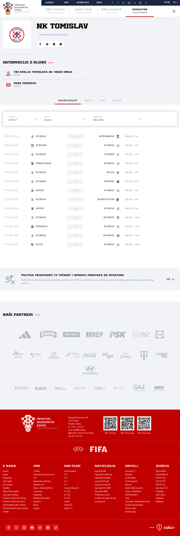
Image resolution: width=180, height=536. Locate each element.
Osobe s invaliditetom (133, 492)
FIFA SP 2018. (161, 481)
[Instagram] (123, 3)
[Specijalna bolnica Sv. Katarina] (119, 387)
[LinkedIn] (140, 3)
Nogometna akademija (41, 481)
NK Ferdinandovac (106, 136)
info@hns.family (79, 430)
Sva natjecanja (100, 502)
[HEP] (94, 334)
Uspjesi (5, 475)
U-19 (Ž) (67, 492)
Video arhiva (160, 495)
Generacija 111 (130, 471)
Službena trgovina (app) (134, 505)
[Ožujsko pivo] (48, 334)
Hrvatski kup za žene (102, 495)
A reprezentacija (70, 471)
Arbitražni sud (38, 485)
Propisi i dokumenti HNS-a (43, 488)
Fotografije (160, 492)
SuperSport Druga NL (102, 485)
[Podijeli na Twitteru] (47, 44)
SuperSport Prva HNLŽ (103, 488)
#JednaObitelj (130, 478)
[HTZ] (18, 355)
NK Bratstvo (109, 181)
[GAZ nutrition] (139, 387)
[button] (22, 120)
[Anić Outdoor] (60, 387)
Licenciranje (37, 492)
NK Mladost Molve (43, 163)
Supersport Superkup (103, 478)
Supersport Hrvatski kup (103, 475)
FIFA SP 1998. (161, 478)
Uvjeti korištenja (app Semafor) (14, 505)
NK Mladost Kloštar (106, 200)
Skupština (6, 488)
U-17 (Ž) (67, 495)
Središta (36, 471)
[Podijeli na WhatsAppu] (53, 44)
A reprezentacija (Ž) (71, 488)
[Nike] (25, 334)
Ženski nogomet (131, 481)
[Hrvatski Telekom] (144, 355)
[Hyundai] (90, 370)
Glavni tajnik (7, 481)
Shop (66, 3)
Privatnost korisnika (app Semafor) (15, 508)
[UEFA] (78, 449)
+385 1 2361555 (77, 427)
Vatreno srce (83, 3)
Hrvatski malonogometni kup (105, 498)
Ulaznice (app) (130, 508)
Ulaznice (50, 3)
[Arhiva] (174, 11)
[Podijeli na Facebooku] (40, 44)
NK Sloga (110, 172)
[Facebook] (112, 3)
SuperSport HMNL (101, 492)
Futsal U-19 (68, 508)
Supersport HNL (100, 471)
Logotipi (36, 508)
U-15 (66, 485)
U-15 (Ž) (67, 498)
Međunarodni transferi (41, 498)
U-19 (66, 478)
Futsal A (67, 502)
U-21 (66, 475)
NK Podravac (109, 218)
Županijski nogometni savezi (44, 475)
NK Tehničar (109, 154)
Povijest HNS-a (161, 471)
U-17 (66, 481)
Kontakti (6, 512)
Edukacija (128, 475)
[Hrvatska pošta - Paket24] (36, 355)
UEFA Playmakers (131, 495)
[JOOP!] (21, 387)
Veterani (128, 485)
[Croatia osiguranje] (54, 355)
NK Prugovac (41, 145)
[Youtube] (129, 3)
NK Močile (40, 191)
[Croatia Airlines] (72, 355)
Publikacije (160, 498)
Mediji (99, 3)
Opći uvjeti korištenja (10, 495)
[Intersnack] (108, 355)
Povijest (5, 471)
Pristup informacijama (11, 492)
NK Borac (40, 209)
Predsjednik (7, 478)
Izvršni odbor (8, 485)
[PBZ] (141, 334)
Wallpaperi (160, 502)
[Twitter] (118, 3)
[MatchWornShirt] (159, 387)
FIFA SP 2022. (161, 485)
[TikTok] (146, 3)
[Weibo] (135, 3)
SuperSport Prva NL (102, 481)
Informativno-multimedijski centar (137, 502)
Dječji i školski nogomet (134, 488)
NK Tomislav (41, 136)
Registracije (37, 495)
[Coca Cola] (90, 355)
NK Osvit (39, 245)
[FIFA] (98, 449)
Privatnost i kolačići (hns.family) (14, 498)
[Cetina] (126, 355)
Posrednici (37, 502)
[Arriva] (80, 387)
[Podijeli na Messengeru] (60, 44)
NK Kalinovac (108, 236)
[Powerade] (162, 355)
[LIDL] (160, 334)
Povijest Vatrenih (162, 475)
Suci (35, 478)
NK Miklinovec (42, 227)
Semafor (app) (130, 512)
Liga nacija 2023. (162, 488)
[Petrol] (71, 334)
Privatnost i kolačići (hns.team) (14, 502)
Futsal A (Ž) (68, 505)
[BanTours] (100, 387)
